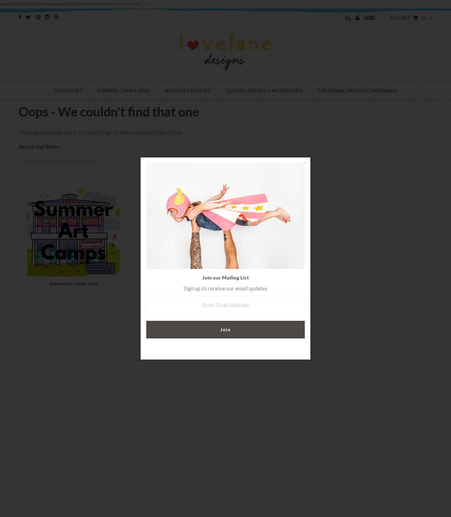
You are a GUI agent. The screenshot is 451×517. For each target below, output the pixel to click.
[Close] (304, 163)
